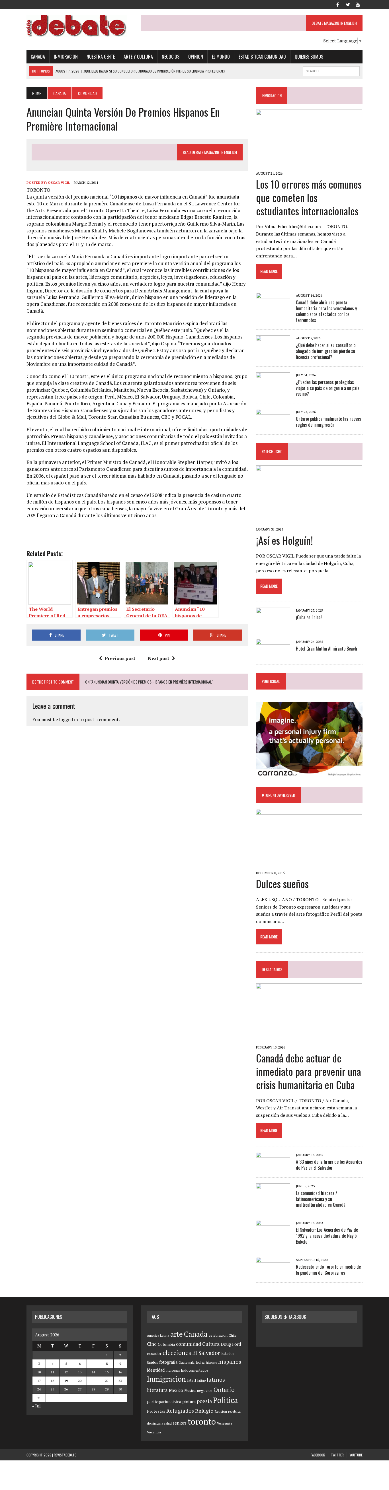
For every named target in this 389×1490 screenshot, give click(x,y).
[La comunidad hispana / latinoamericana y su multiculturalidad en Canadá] (273, 1198)
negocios (204, 1390)
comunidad (188, 1344)
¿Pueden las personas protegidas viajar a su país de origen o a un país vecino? (327, 388)
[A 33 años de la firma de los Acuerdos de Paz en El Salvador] (273, 1167)
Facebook (318, 1454)
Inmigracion (66, 56)
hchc (200, 1362)
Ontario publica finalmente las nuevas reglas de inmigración (328, 421)
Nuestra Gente (101, 56)
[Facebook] (337, 4)
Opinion (195, 56)
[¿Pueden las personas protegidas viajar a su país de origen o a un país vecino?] (273, 387)
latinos (216, 1379)
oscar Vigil (59, 182)
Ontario (224, 1390)
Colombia (166, 1344)
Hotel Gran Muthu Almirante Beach (326, 648)
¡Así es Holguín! (284, 540)
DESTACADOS (272, 969)
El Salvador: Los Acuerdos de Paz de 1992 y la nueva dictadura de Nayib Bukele (327, 1235)
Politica (225, 1400)
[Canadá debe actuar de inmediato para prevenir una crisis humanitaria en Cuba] (309, 1039)
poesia (204, 1401)
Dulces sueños (282, 883)
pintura (189, 1401)
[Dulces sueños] (309, 865)
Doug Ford (231, 1344)
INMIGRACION (272, 95)
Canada (38, 56)
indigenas (173, 1370)
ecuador (154, 1353)
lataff (191, 1380)
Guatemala (187, 1362)
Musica (190, 1390)
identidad (156, 1370)
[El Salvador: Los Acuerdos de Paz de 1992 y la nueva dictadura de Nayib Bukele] (273, 1235)
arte (176, 1334)
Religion (220, 1411)
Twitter (337, 1454)
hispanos (229, 1361)
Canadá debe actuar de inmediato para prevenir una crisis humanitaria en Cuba (308, 1071)
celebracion (218, 1335)
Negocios (170, 56)
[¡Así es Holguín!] (309, 521)
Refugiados (180, 1410)
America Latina (158, 1335)
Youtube (356, 1454)
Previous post (120, 658)
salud (168, 1423)
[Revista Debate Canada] (79, 26)
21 (93, 1380)
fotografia (168, 1362)
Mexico (176, 1390)
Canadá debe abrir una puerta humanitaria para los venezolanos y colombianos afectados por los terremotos (326, 311)
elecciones (177, 1353)
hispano (211, 1362)
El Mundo (221, 56)
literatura (157, 1390)
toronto (202, 1421)
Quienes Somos (309, 56)
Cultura (211, 1343)
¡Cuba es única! (309, 617)
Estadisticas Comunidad (262, 56)
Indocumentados (194, 1370)
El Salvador (206, 1353)
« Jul (36, 1406)
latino (201, 1380)
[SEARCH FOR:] (331, 70)
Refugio (204, 1410)
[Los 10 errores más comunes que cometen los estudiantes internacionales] (309, 165)
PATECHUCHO (272, 451)
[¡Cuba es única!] (273, 623)
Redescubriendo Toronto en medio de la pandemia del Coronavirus (328, 1269)
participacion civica (164, 1401)
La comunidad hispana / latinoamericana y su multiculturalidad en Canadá (320, 1199)
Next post (158, 658)
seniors (180, 1423)
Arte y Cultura (138, 56)
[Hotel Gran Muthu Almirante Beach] (273, 654)
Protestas (156, 1411)
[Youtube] (358, 4)
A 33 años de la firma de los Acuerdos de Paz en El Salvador (329, 1164)
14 (93, 1372)
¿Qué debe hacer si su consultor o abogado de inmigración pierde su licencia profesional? (325, 351)
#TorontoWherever (278, 795)
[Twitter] (347, 4)
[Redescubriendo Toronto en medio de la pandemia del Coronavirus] (273, 1272)
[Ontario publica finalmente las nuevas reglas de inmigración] (273, 424)
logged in (68, 719)
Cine (152, 1344)
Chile (233, 1335)
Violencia (154, 1432)
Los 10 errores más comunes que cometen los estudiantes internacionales (309, 197)
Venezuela (224, 1423)
